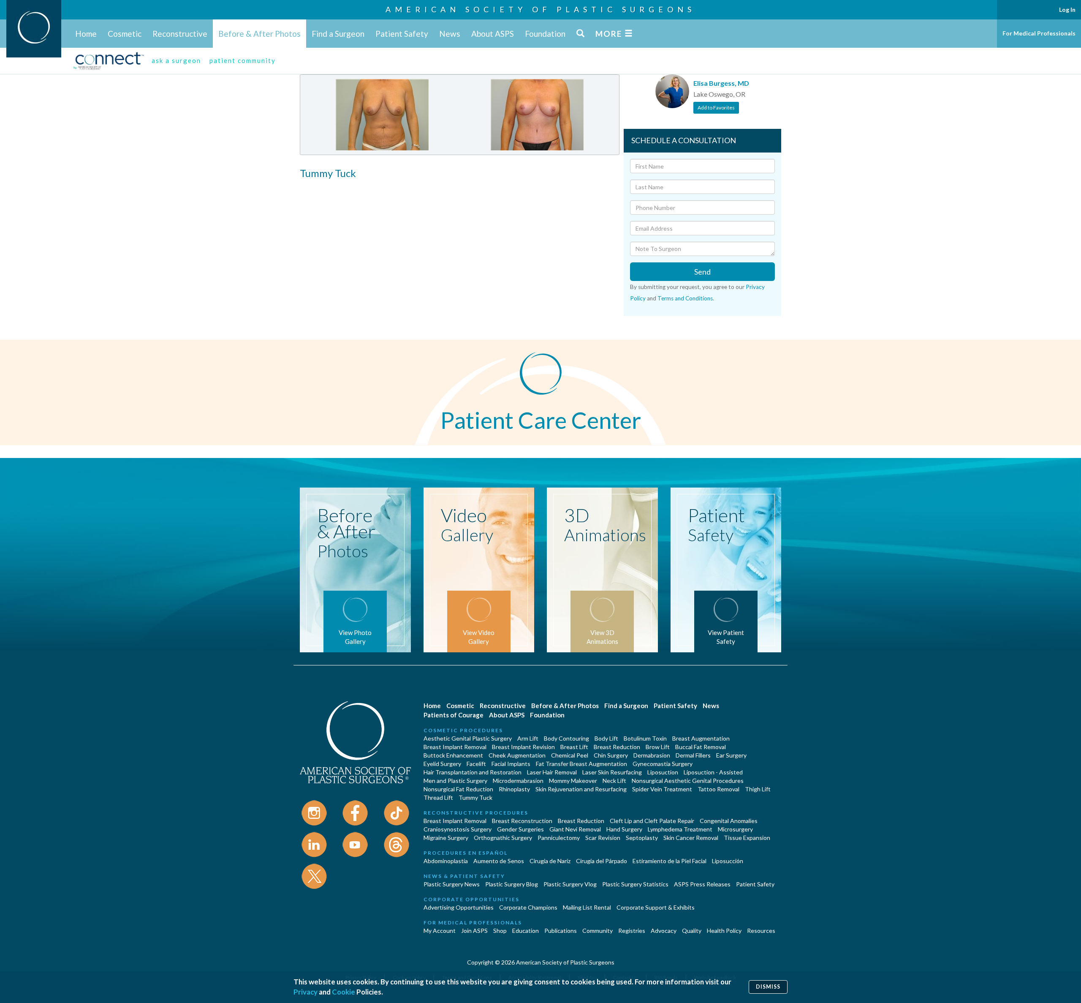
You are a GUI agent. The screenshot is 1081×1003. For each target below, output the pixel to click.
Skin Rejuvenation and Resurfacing (581, 789)
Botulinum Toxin (645, 738)
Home (86, 33)
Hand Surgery (624, 829)
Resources (761, 930)
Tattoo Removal (718, 789)
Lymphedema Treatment (680, 829)
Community (597, 930)
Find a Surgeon (338, 33)
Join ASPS (474, 930)
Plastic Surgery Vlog (570, 884)
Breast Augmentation (701, 738)
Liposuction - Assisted (713, 772)
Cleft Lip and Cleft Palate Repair (652, 820)
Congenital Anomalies (729, 820)
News (449, 33)
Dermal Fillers (693, 755)
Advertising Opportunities (459, 907)
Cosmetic (124, 33)
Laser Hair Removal (552, 772)
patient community (242, 60)
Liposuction (662, 772)
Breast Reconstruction (522, 820)
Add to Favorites (716, 107)
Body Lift (606, 738)
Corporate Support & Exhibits (656, 907)
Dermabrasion (651, 755)
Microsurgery (735, 829)
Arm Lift (527, 738)
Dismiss (768, 987)
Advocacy (663, 930)
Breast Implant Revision (523, 746)
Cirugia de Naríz (550, 860)
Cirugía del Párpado (601, 860)
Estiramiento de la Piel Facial (669, 860)
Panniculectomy (559, 837)
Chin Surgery (611, 755)
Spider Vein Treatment (662, 789)
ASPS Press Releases (702, 884)
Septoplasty (642, 837)
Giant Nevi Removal (575, 829)
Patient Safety (401, 33)
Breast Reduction (617, 746)
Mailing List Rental (587, 907)
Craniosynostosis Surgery (458, 829)
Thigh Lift (758, 789)
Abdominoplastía (446, 860)
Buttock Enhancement (453, 755)
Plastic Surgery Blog (511, 884)
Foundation (545, 33)
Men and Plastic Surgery (455, 780)
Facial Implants (511, 763)
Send (702, 271)
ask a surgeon (176, 60)
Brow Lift (658, 746)
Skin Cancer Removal (690, 837)
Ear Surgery (731, 755)
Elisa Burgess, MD (721, 83)
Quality (691, 930)
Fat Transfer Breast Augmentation (581, 763)
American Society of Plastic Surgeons (540, 9)
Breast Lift (574, 746)
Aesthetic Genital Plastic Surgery (468, 738)
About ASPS (492, 33)
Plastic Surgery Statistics (635, 884)
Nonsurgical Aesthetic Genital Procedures (688, 780)
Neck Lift (614, 780)
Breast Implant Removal (455, 746)
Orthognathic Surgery (503, 837)
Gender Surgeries (520, 829)
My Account (440, 930)
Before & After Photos (259, 33)
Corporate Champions (528, 907)
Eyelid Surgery (442, 763)
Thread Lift (438, 797)
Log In (1067, 9)
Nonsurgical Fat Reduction (458, 789)
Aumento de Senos (498, 860)
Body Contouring (566, 738)
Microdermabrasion (518, 780)
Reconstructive (179, 33)
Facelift (476, 763)
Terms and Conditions (685, 298)
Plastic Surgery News (452, 884)
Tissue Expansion (747, 837)
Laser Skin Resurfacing (612, 772)
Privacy (305, 991)
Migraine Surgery (446, 837)
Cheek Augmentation (517, 755)
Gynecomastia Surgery (663, 763)
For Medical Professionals (1039, 33)
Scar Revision (602, 837)
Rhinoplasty (514, 789)
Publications (560, 930)
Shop (500, 930)
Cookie (343, 991)
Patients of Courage (453, 715)
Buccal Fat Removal (700, 746)
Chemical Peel (569, 755)
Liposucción (727, 860)
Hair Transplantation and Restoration (472, 772)
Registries (631, 930)
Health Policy (724, 930)
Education (525, 930)
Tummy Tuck (475, 797)
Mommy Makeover (573, 780)
